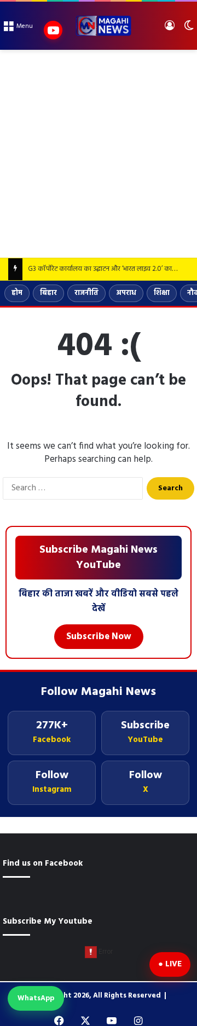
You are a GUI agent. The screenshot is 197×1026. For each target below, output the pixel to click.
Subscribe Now (98, 636)
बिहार (48, 293)
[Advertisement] (98, 153)
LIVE (173, 964)
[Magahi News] (103, 25)
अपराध (126, 293)
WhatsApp (36, 998)
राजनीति (86, 293)
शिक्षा (162, 293)
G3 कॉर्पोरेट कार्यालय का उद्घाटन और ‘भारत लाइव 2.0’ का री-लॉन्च (111, 269)
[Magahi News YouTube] (53, 30)
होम (16, 293)
